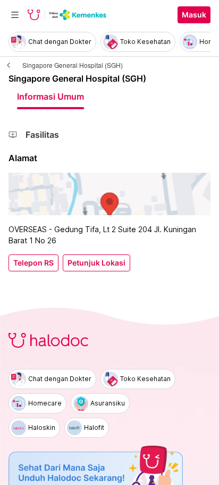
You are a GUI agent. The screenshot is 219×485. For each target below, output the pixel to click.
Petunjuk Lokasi (96, 263)
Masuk (194, 15)
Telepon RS (33, 263)
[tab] (50, 96)
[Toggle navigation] (15, 15)
